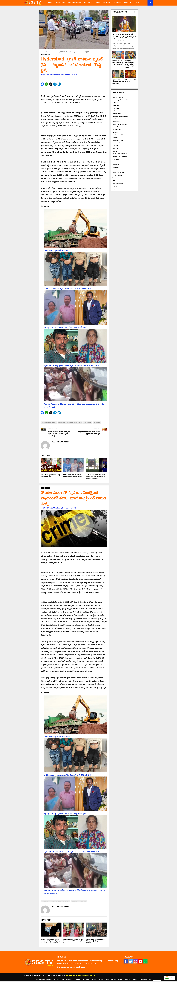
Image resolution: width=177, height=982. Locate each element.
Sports (114, 151)
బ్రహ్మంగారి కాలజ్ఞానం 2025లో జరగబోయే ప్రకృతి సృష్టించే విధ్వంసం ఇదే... (124, 36)
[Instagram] (135, 961)
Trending (115, 170)
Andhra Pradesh (74, 2)
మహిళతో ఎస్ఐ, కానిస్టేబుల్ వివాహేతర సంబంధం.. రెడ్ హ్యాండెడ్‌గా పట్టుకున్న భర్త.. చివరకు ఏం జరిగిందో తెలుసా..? (50, 941)
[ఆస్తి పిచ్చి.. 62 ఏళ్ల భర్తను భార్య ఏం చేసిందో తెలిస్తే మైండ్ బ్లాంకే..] (75, 308)
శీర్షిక (113, 188)
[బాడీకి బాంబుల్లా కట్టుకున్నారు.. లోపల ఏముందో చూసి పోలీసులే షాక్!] (75, 269)
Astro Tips (115, 102)
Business (117, 2)
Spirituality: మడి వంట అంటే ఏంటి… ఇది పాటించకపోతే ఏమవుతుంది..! (118, 82)
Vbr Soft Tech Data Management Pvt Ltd (80, 975)
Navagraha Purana (118, 140)
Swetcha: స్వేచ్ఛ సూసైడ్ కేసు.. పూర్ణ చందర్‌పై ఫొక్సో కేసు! (50, 475)
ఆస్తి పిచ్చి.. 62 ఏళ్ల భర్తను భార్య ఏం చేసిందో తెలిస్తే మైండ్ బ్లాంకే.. (65, 327)
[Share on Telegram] (55, 84)
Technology (116, 164)
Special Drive (87, 422)
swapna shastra (117, 162)
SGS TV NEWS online (51, 74)
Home (50, 2)
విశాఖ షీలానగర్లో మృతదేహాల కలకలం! (57, 250)
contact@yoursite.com (76, 967)
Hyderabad (61, 422)
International (116, 127)
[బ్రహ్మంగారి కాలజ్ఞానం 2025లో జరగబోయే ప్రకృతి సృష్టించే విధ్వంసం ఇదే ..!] (124, 24)
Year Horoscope (117, 183)
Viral (113, 180)
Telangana (88, 2)
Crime (98, 2)
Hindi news (116, 121)
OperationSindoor (118, 143)
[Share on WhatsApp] (47, 84)
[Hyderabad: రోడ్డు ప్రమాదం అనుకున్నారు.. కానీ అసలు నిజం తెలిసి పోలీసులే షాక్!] (75, 346)
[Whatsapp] (145, 961)
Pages (137, 2)
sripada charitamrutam (119, 156)
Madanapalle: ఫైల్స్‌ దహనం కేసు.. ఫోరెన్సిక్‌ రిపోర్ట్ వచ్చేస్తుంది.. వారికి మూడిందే (95, 941)
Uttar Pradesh (117, 175)
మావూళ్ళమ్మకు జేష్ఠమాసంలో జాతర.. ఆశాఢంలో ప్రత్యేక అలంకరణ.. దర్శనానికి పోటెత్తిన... (130, 63)
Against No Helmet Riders (48, 422)
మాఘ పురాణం (115, 186)
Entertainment (117, 113)
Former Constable (55, 901)
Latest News (60, 2)
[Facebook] (126, 961)
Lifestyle (115, 132)
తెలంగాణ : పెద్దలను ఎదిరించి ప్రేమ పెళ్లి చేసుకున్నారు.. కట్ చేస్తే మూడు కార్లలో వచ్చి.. (73, 941)
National (127, 2)
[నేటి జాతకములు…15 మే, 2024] (130, 74)
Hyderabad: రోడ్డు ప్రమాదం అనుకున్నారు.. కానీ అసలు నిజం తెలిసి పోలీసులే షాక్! (72, 365)
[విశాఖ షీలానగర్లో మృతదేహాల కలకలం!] (75, 229)
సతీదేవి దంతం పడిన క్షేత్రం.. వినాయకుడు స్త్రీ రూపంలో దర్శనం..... (117, 62)
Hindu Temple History (119, 124)
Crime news (44, 901)
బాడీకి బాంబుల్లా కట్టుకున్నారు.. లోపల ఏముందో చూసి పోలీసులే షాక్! (67, 288)
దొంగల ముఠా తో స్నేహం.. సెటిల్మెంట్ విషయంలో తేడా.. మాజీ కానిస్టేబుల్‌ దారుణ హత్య (59, 433)
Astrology (115, 105)
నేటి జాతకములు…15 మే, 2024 (130, 81)
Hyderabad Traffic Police (74, 422)
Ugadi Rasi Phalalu (118, 172)
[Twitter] (131, 961)
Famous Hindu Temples (120, 116)
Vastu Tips (116, 178)
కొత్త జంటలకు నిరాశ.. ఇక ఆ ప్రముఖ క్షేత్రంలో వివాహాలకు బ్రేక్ (89, 432)
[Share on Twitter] (51, 84)
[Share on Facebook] (42, 84)
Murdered (75, 901)
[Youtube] (140, 961)
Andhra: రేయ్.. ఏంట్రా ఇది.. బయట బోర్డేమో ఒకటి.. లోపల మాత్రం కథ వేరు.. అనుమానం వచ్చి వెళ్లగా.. (96, 476)
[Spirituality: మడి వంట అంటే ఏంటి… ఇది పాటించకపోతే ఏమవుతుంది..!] (118, 74)
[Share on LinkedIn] (59, 84)
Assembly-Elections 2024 (120, 100)
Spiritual (115, 148)
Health (114, 119)
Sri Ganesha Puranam (119, 153)
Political (107, 2)
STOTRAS (115, 159)
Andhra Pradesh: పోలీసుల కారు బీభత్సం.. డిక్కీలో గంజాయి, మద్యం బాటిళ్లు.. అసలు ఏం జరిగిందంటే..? (74, 405)
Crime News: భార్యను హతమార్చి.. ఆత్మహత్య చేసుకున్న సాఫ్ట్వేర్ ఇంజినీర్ (72, 475)
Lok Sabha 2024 (117, 135)
